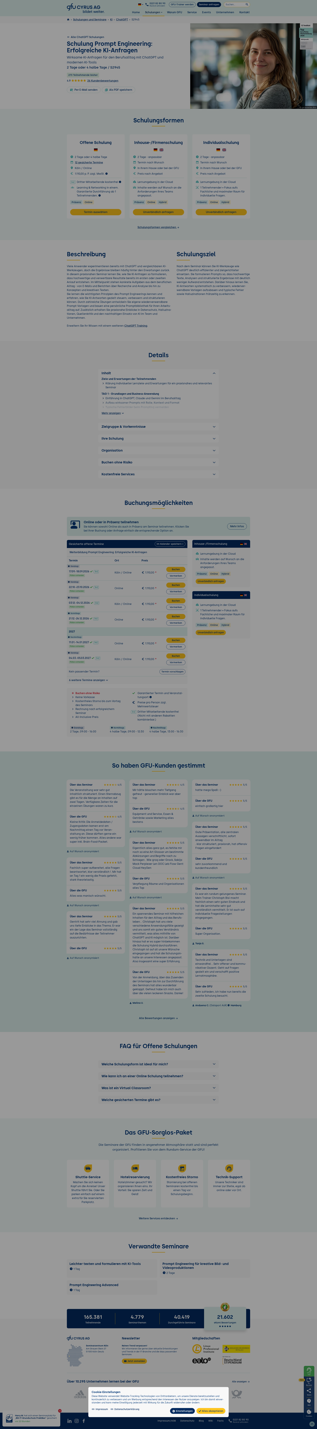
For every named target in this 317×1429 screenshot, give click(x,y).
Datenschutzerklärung (126, 1409)
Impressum (102, 1409)
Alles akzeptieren (212, 1410)
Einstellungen (184, 1410)
